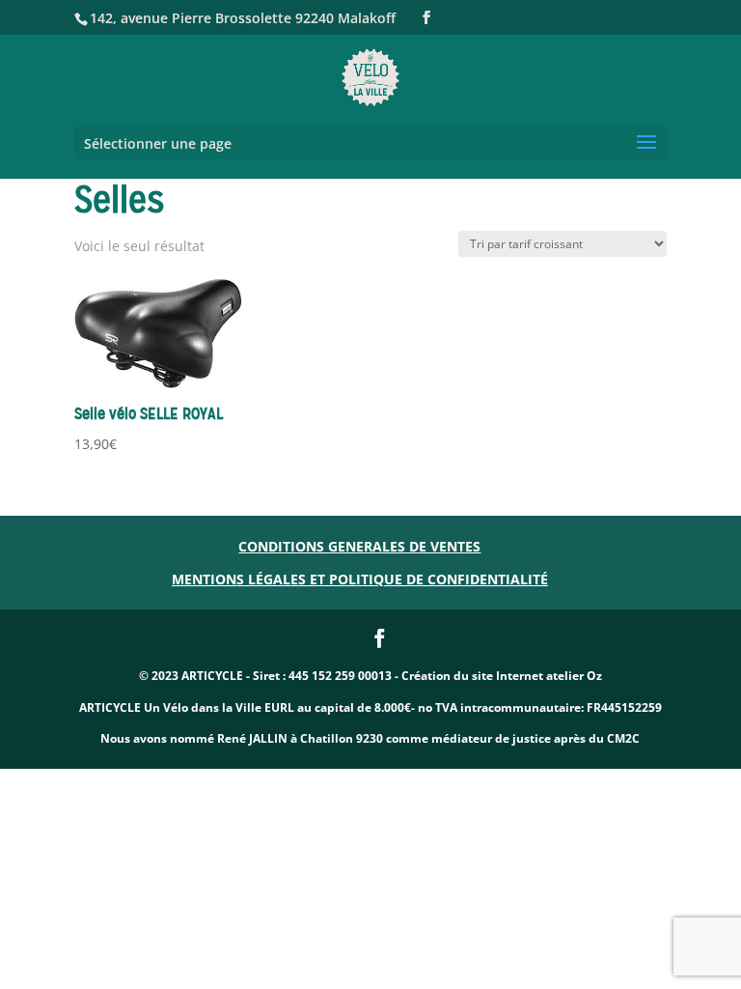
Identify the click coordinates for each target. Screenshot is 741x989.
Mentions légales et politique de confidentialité (360, 579)
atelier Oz (574, 675)
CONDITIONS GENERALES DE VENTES (359, 546)
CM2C (623, 738)
